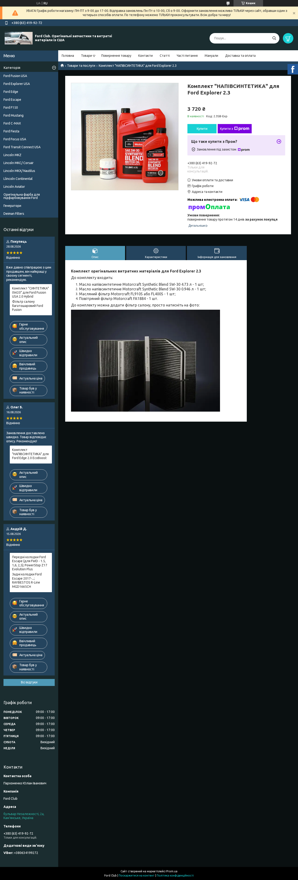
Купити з (226, 129)
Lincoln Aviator (14, 186)
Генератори (12, 206)
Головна (68, 55)
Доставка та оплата (240, 55)
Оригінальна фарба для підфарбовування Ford (21, 196)
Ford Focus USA (14, 139)
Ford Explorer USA (16, 84)
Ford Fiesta (11, 131)
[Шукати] (274, 38)
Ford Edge (10, 92)
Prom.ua (171, 871)
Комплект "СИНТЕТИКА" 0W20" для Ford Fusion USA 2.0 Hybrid (30, 292)
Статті (165, 55)
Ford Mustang (13, 115)
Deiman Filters (13, 213)
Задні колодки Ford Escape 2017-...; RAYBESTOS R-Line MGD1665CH (27, 580)
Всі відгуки (29, 682)
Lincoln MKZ (12, 155)
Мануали (211, 55)
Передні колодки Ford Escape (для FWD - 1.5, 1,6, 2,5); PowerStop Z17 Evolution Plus (29, 563)
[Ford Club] (19, 38)
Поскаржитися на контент (137, 875)
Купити (202, 129)
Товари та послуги (81, 65)
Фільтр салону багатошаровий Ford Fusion (27, 306)
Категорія (11, 68)
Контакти (145, 55)
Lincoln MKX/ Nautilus (19, 171)
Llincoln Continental (18, 179)
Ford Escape (12, 99)
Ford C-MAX (12, 123)
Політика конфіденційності (175, 875)
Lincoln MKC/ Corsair (18, 163)
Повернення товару (116, 55)
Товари (86, 55)
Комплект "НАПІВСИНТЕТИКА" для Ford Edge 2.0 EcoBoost (30, 454)
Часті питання (187, 55)
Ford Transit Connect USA (22, 147)
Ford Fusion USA (15, 76)
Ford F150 (10, 107)
